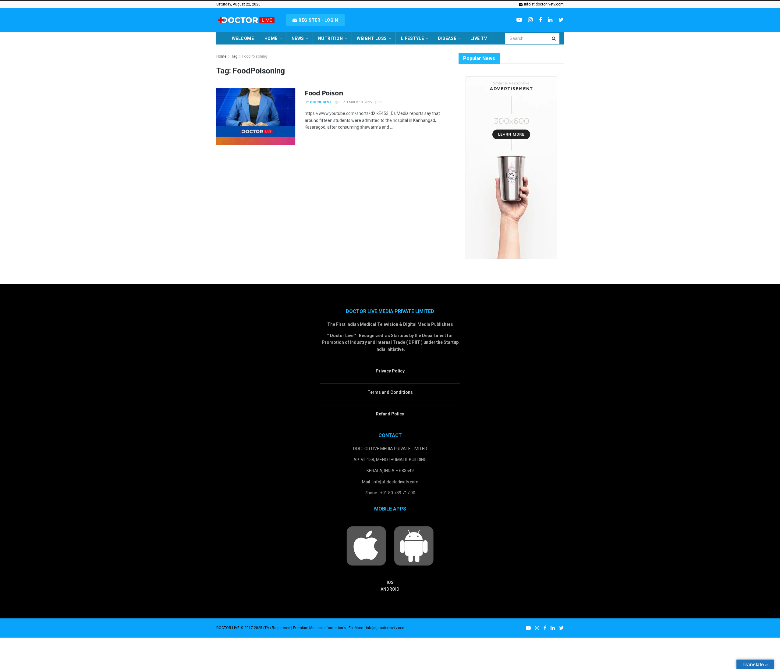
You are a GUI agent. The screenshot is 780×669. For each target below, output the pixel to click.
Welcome (243, 38)
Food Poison (324, 92)
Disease (447, 38)
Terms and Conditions (390, 392)
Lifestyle (412, 38)
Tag (234, 56)
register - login (318, 20)
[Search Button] (554, 38)
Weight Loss (372, 38)
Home (271, 38)
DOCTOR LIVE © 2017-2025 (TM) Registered (253, 628)
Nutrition (330, 38)
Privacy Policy (390, 370)
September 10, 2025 (355, 102)
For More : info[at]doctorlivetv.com (377, 628)
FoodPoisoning (254, 56)
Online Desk (321, 102)
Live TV (478, 38)
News (298, 38)
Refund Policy (390, 413)
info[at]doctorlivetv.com (543, 4)
